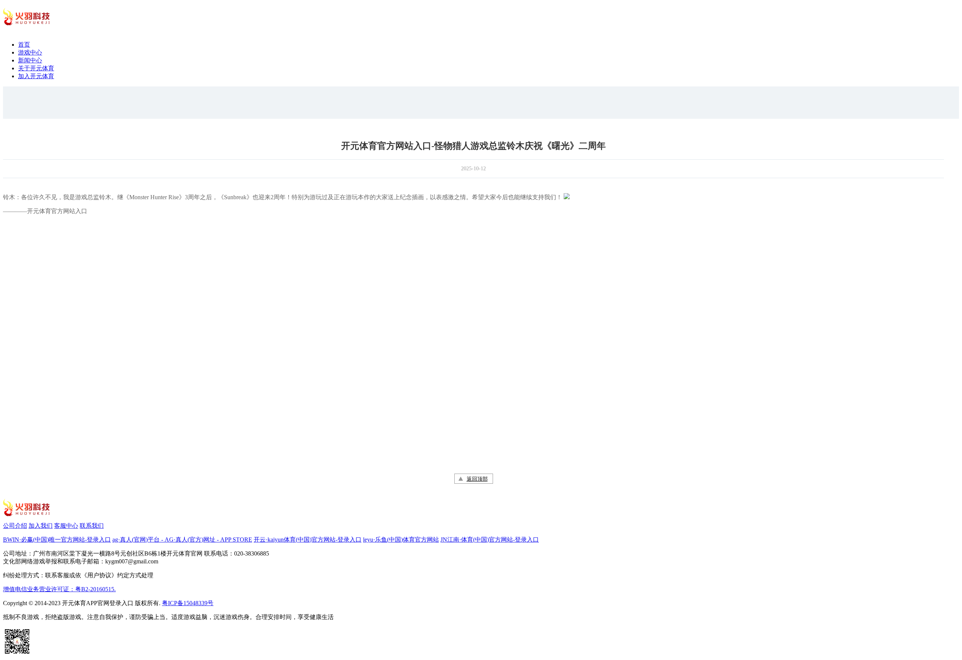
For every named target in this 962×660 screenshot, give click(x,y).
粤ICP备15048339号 (187, 603)
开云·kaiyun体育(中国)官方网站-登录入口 (308, 539)
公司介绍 (15, 525)
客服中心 (66, 525)
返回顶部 (477, 479)
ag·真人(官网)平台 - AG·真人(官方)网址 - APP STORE (182, 539)
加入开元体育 (36, 76)
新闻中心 (30, 60)
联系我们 (92, 525)
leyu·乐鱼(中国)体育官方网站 (401, 539)
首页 (24, 44)
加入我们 (41, 525)
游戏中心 (30, 52)
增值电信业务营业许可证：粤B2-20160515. (59, 589)
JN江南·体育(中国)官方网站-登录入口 (489, 539)
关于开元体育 (36, 68)
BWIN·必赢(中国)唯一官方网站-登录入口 (57, 539)
